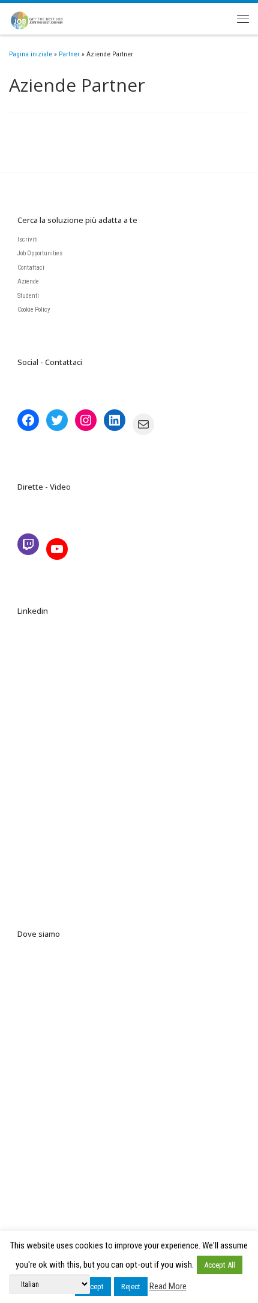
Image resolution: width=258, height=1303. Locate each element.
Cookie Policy (33, 309)
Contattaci (30, 268)
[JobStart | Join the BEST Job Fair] (41, 16)
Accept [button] (93, 1286)
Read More (168, 1286)
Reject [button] (130, 1286)
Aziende (28, 281)
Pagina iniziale (30, 54)
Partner (69, 54)
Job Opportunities (39, 253)
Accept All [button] (219, 1264)
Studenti (28, 296)
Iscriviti (27, 239)
